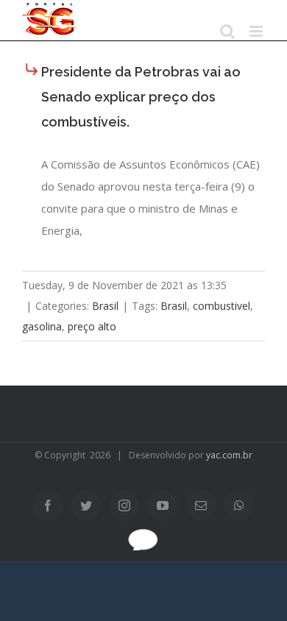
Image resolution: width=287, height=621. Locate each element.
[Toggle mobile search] (227, 31)
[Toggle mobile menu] (257, 31)
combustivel (221, 306)
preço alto (92, 326)
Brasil (105, 306)
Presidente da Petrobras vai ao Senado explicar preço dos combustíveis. (141, 96)
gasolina (42, 326)
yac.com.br (229, 455)
